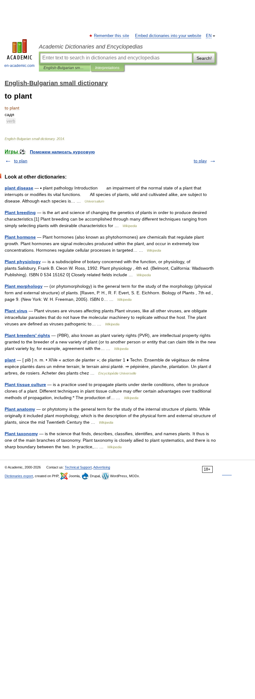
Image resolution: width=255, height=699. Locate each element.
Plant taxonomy (21, 433)
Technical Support (78, 467)
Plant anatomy (20, 409)
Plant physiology (23, 261)
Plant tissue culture (25, 384)
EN (208, 36)
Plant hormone (20, 237)
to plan (20, 160)
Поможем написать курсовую (62, 151)
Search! (204, 58)
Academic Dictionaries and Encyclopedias (91, 47)
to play (200, 160)
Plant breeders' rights (27, 335)
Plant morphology (24, 286)
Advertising (101, 467)
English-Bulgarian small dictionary (65, 68)
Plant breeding (20, 212)
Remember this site (112, 36)
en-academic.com (19, 65)
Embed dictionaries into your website (168, 36)
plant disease (19, 187)
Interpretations (107, 68)
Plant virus (16, 310)
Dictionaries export (19, 476)
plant (10, 359)
